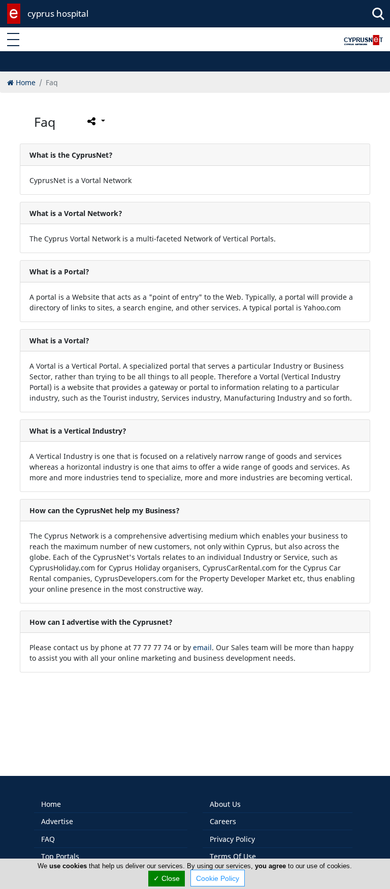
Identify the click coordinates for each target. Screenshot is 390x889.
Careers (223, 821)
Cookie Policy (217, 878)
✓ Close (166, 878)
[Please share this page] (95, 121)
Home (51, 804)
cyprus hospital (57, 13)
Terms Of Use (233, 856)
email (202, 647)
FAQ (48, 839)
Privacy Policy (232, 839)
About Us (225, 804)
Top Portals (60, 856)
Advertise (57, 821)
